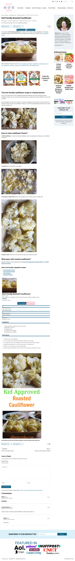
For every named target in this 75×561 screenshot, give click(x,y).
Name (4, 482)
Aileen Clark (5, 20)
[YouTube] (61, 1)
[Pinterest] (57, 1)
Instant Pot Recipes (36, 8)
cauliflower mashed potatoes (40, 63)
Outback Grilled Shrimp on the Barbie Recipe (58, 89)
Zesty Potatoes (7, 273)
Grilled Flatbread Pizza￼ (69, 66)
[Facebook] (53, 1)
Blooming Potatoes (8, 274)
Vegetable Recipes (12, 15)
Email (29, 482)
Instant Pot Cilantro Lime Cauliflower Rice (19, 65)
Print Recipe (30, 29)
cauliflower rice (35, 65)
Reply (48, 497)
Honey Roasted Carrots (9, 270)
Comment (4, 467)
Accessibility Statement (20, 558)
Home (2, 15)
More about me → (59, 45)
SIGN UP (64, 117)
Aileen (5, 518)
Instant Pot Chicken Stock (7, 449)
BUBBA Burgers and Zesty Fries (69, 87)
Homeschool (70, 8)
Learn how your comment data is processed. (30, 490)
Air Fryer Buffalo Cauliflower (25, 63)
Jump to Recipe (21, 29)
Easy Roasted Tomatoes (9, 271)
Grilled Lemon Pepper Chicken (58, 66)
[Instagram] (55, 1)
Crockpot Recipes (61, 8)
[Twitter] (59, 1)
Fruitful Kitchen (5, 507)
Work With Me (12, 558)
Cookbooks (28, 8)
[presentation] (58, 58)
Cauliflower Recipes (21, 15)
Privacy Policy (5, 558)
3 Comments (34, 20)
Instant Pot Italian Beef (28, 262)
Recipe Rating (4, 461)
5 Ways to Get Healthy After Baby (43, 449)
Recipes (6, 15)
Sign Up (62, 534)
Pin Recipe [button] (30, 303)
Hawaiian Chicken (38, 262)
